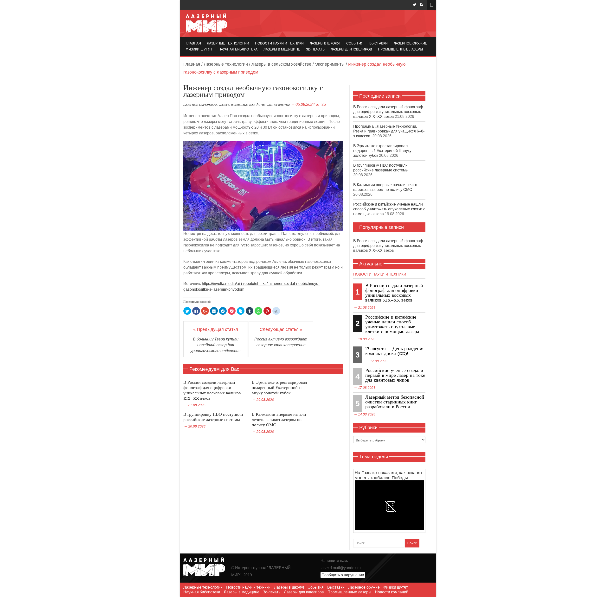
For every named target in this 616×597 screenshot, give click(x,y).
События (354, 43)
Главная (193, 43)
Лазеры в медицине (281, 49)
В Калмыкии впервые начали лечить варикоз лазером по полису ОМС (279, 420)
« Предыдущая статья (215, 329)
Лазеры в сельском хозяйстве (281, 64)
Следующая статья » (281, 329)
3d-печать (315, 49)
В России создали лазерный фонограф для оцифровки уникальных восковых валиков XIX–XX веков (212, 390)
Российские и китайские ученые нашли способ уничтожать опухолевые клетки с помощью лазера (389, 209)
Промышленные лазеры (400, 49)
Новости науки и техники (279, 43)
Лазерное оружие (410, 43)
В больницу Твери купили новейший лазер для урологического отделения (216, 345)
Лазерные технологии (228, 43)
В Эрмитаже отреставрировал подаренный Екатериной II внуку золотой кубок (279, 388)
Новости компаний (391, 592)
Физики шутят (199, 49)
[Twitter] (414, 5)
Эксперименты (330, 64)
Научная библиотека (237, 49)
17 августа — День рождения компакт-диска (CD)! (394, 351)
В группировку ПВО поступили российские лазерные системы (213, 417)
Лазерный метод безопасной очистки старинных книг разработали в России (394, 402)
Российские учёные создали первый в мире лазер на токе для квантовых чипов (395, 375)
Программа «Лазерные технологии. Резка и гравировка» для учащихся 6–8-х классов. (388, 131)
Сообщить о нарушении (342, 575)
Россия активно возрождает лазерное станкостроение (280, 342)
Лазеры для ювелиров (351, 49)
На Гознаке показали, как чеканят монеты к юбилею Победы (388, 475)
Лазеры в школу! (325, 43)
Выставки (378, 43)
